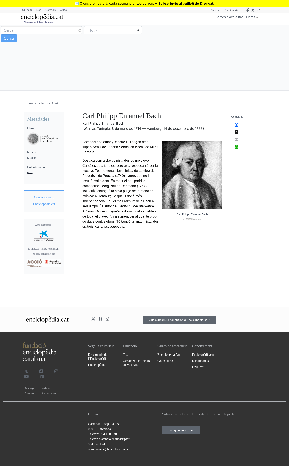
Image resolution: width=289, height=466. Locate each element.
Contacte (50, 9)
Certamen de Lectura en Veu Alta (137, 363)
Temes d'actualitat (229, 17)
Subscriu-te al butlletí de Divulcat (185, 3)
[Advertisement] (216, 57)
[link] (44, 200)
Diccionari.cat (233, 10)
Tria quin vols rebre (181, 430)
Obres (250, 17)
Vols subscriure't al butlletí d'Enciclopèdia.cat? (179, 319)
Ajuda (63, 9)
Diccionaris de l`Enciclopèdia (97, 356)
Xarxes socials (49, 393)
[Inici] (42, 17)
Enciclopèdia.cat (203, 354)
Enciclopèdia (96, 365)
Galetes (46, 388)
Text (126, 354)
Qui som (27, 9)
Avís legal (29, 388)
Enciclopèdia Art (168, 354)
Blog (38, 9)
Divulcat (215, 10)
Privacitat (29, 393)
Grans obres (165, 361)
